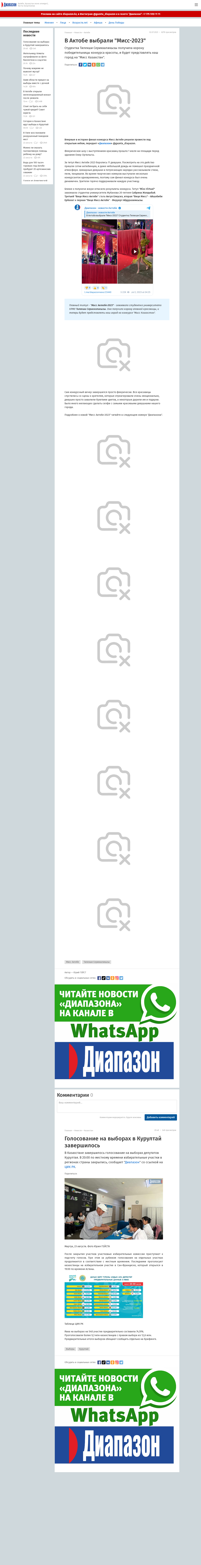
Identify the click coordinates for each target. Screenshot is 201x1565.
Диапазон (132, 1162)
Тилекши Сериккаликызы (97, 962)
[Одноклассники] (94, 65)
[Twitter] (85, 65)
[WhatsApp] (98, 65)
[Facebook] (80, 65)
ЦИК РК (70, 1167)
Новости (78, 32)
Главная (68, 32)
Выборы (70, 1349)
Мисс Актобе (72, 962)
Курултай (83, 1349)
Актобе (87, 32)
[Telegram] (102, 65)
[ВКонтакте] (89, 65)
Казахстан (88, 1130)
